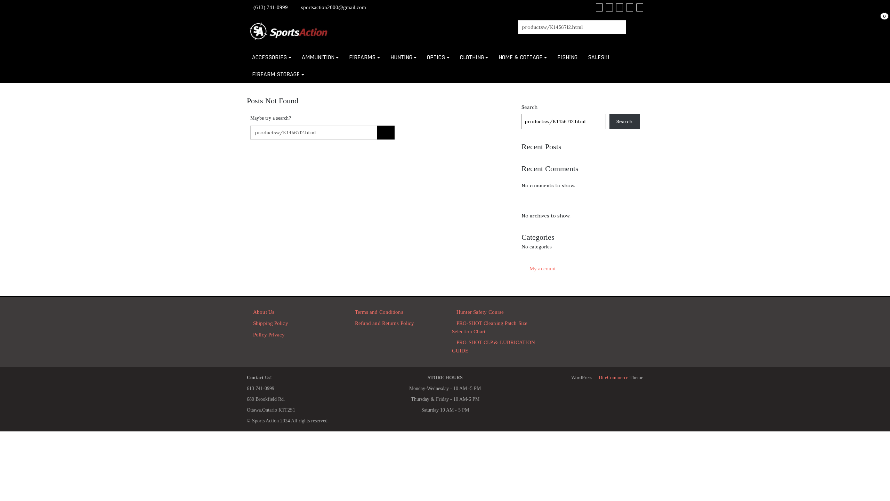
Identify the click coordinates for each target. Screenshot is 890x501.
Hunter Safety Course (480, 312)
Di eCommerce (612, 377)
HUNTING (401, 57)
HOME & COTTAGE (520, 57)
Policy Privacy (269, 334)
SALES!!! (598, 57)
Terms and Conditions (379, 312)
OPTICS (436, 57)
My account (542, 268)
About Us (263, 312)
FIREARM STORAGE (276, 74)
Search (529, 107)
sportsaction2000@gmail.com (333, 7)
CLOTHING (472, 57)
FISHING (567, 57)
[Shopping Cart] (877, 23)
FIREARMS (362, 57)
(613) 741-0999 (270, 7)
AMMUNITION (318, 57)
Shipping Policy (270, 323)
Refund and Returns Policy (384, 323)
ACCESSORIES (269, 57)
